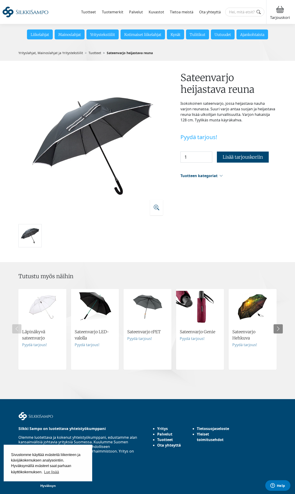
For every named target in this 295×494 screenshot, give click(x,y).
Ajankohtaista (252, 34)
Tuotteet (88, 12)
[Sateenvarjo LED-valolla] (95, 329)
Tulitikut (197, 34)
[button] (228, 176)
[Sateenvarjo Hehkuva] (253, 329)
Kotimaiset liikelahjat (142, 34)
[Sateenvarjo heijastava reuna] (92, 145)
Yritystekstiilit (102, 34)
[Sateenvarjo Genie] (200, 329)
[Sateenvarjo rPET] (147, 329)
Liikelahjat (40, 34)
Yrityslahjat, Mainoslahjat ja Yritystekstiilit (50, 53)
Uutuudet (223, 34)
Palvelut (136, 12)
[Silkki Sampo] (25, 12)
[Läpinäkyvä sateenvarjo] (42, 329)
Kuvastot (156, 12)
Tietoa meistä (181, 12)
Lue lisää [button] (51, 472)
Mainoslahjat (69, 34)
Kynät (175, 34)
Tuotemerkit (112, 12)
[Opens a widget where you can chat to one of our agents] (277, 486)
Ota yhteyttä (210, 12)
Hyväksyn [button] (48, 486)
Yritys (162, 428)
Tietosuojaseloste (213, 428)
